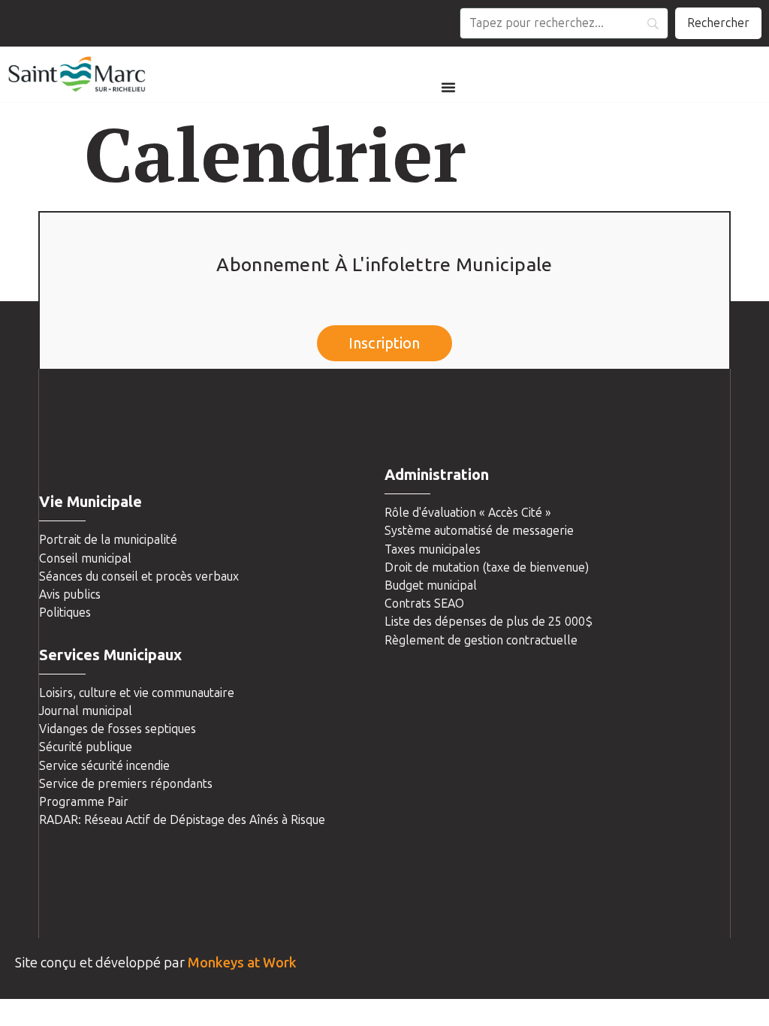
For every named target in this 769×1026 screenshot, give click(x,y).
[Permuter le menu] (448, 87)
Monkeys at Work (242, 963)
